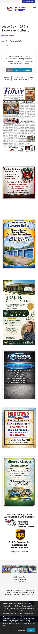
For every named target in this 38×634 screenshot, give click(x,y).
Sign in (9, 70)
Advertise (19, 590)
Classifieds (9, 590)
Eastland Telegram (8, 36)
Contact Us (30, 590)
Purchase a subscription (22, 70)
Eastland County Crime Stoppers (24, 592)
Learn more (21, 630)
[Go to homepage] (16, 9)
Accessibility (30, 1)
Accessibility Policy (28, 594)
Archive (7, 592)
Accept (31, 630)
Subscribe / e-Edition (12, 594)
